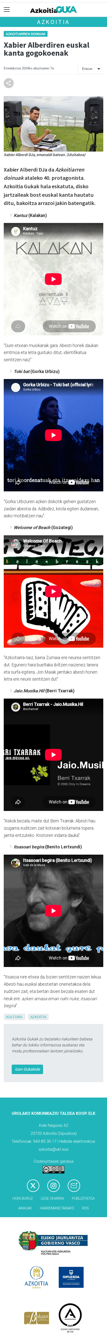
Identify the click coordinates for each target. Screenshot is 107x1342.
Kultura (14, 1017)
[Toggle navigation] (6, 9)
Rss (85, 1208)
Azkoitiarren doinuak (26, 34)
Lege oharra (52, 1198)
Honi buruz (22, 1198)
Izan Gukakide (27, 1069)
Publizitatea (83, 1198)
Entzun (87, 69)
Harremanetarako (57, 1208)
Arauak (25, 1208)
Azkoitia (53, 22)
